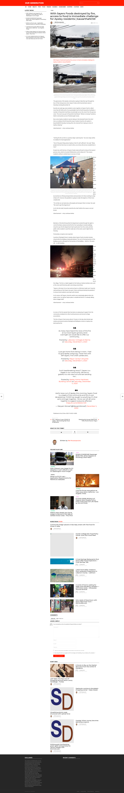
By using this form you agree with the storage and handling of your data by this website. (75, 652)
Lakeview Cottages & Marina (79, 340)
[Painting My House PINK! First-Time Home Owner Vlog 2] (122, 396)
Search (98, 3)
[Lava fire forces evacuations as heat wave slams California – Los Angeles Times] (87, 480)
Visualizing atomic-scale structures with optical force (60, 713)
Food (43, 6)
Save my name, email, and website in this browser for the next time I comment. (69, 650)
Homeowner (62, 6)
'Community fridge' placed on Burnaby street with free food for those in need (72, 525)
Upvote (61, 432)
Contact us (97, 791)
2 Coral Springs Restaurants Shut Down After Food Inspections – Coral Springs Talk (87, 560)
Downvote (88, 432)
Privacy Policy (83, 791)
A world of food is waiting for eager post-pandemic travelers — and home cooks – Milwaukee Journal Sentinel (87, 587)
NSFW (81, 6)
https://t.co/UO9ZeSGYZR (76, 403)
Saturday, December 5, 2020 (76, 342)
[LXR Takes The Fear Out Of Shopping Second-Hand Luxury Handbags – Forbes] (62, 670)
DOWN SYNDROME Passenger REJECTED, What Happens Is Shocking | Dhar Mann (86, 456)
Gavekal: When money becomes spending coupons (87, 721)
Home (29, 6)
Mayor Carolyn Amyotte (78, 359)
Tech (39, 6)
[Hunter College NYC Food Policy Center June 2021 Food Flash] (62, 545)
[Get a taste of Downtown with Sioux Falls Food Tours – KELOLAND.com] (62, 606)
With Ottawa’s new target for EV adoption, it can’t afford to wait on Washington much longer (61, 470)
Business (55, 6)
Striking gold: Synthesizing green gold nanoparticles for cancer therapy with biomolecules (60, 747)
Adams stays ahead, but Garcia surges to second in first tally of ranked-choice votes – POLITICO (61, 514)
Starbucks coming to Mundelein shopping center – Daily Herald (87, 689)
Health (35, 6)
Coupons (76, 6)
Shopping (69, 6)
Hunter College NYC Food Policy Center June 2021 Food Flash (87, 534)
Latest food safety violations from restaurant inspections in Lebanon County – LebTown (86, 571)
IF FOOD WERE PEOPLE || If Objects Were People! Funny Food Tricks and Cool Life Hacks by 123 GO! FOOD (87, 501)
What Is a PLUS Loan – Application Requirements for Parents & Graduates (60, 478)
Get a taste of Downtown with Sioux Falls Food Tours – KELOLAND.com (86, 601)
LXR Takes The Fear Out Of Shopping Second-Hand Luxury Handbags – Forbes (61, 680)
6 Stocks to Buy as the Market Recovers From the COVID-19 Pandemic (86, 666)
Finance (49, 6)
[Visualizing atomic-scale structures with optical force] (62, 699)
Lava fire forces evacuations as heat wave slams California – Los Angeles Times (87, 492)
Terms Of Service (90, 791)
